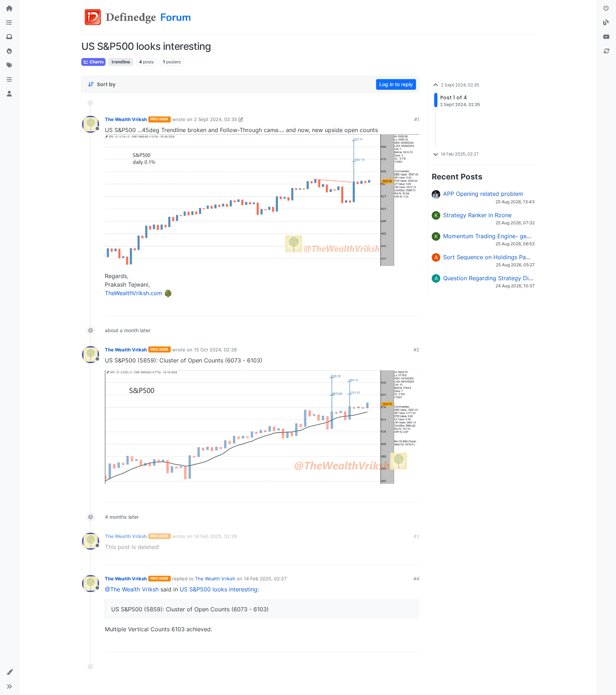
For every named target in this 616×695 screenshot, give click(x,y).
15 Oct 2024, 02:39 (215, 349)
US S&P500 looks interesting (218, 589)
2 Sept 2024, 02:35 (215, 119)
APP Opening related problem (483, 193)
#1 (416, 119)
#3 (416, 536)
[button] (9, 79)
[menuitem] (362, 308)
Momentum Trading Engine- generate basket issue (511, 236)
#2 (416, 349)
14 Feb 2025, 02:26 (215, 536)
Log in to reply (396, 84)
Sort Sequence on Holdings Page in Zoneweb (504, 257)
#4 (416, 578)
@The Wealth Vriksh (132, 589)
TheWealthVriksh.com (133, 293)
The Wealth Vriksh (126, 119)
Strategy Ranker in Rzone (477, 215)
